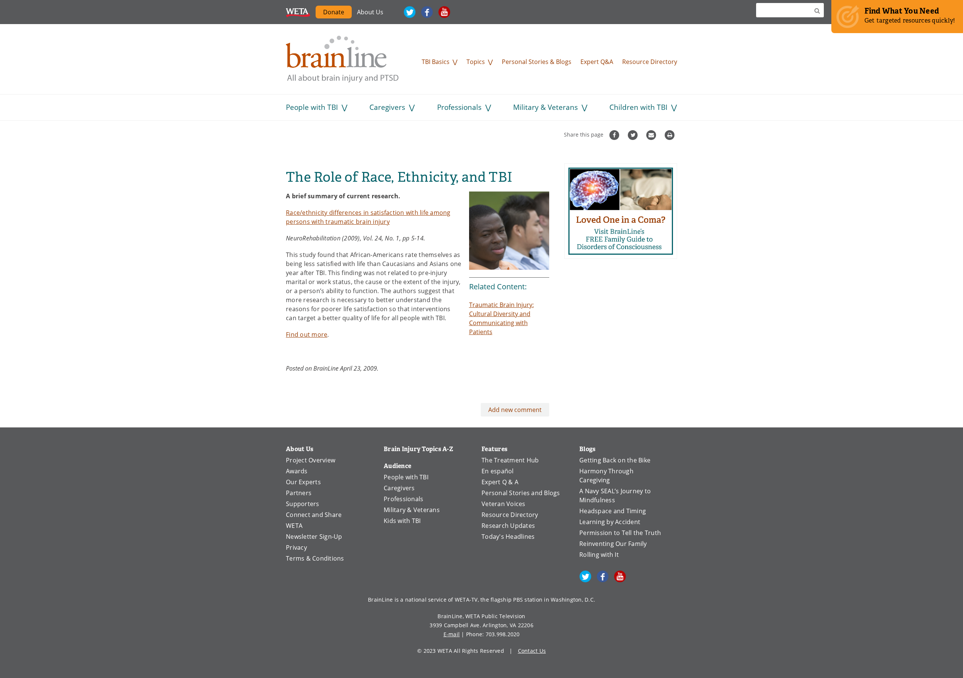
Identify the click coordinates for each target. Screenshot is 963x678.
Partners (298, 493)
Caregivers (387, 107)
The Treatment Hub (510, 460)
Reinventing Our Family (613, 544)
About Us (370, 12)
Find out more (306, 334)
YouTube (444, 12)
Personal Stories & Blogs (536, 62)
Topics (475, 62)
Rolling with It (599, 554)
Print (670, 135)
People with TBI (312, 107)
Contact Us (532, 650)
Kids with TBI (402, 521)
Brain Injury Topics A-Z (418, 449)
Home (342, 59)
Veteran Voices (504, 504)
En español (498, 471)
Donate (337, 13)
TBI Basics (436, 62)
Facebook (427, 12)
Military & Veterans (545, 107)
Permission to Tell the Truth (620, 533)
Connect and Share (314, 515)
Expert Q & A (500, 482)
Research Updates (508, 525)
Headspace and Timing (612, 511)
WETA (298, 12)
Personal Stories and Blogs (521, 493)
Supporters (302, 504)
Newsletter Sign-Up (314, 536)
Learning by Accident (609, 522)
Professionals (459, 107)
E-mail (452, 634)
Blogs (587, 449)
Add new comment (515, 410)
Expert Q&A (596, 62)
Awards (297, 471)
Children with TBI (638, 107)
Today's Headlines (508, 536)
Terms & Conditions (315, 558)
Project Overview (310, 460)
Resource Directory (649, 62)
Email (652, 135)
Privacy (296, 547)
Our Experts (303, 482)
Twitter (410, 12)
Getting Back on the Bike (614, 460)
